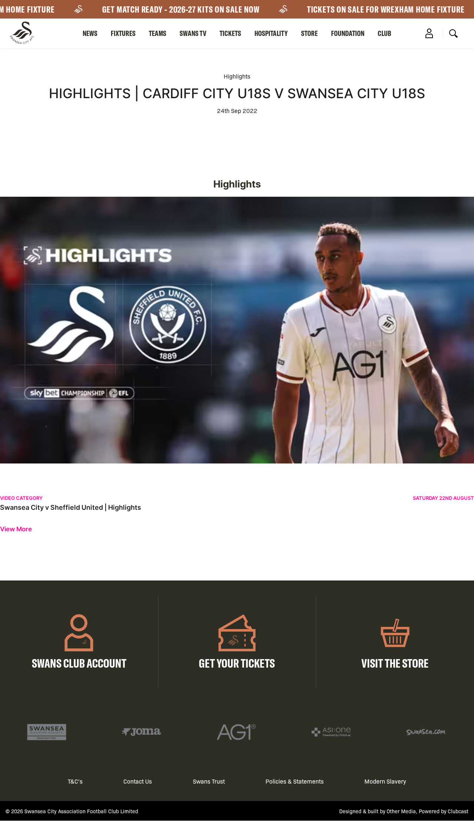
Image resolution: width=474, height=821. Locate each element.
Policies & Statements (295, 781)
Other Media (401, 811)
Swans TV (193, 33)
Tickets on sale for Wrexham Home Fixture (374, 9)
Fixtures (123, 33)
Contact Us (137, 781)
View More (16, 529)
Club (384, 33)
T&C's (75, 781)
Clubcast (458, 811)
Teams (157, 33)
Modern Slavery (385, 781)
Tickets (230, 33)
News (90, 33)
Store (309, 33)
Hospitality (271, 33)
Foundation (347, 33)
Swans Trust (209, 781)
